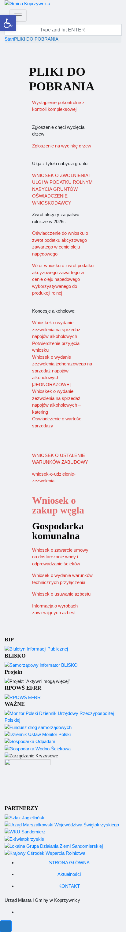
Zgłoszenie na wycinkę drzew (61, 145)
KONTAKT (69, 886)
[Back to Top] (6, 926)
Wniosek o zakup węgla (58, 505)
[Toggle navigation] (18, 15)
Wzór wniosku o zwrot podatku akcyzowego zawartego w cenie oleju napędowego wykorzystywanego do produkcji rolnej (63, 279)
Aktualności (69, 874)
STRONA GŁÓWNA (69, 862)
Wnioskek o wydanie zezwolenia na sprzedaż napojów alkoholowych (56, 329)
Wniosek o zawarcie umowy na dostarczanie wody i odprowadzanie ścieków (60, 556)
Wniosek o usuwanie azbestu (61, 594)
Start (9, 39)
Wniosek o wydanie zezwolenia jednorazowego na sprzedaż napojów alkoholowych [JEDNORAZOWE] (62, 370)
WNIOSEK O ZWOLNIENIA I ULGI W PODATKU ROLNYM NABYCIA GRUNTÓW (62, 182)
